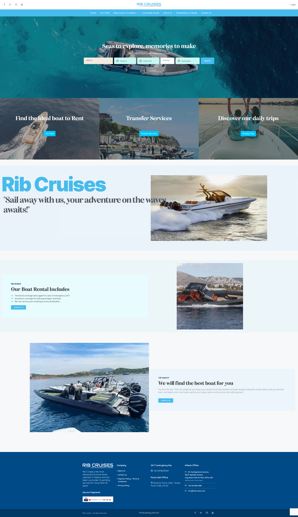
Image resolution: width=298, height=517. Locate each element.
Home (93, 13)
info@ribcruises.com (196, 491)
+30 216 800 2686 (195, 486)
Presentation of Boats (186, 13)
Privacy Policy (123, 485)
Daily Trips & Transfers (124, 13)
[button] (167, 61)
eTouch (155, 512)
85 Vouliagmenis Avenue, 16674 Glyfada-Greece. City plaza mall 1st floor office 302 (199, 475)
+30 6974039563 (161, 470)
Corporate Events (150, 13)
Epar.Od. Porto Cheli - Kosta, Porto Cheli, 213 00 (165, 484)
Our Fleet (104, 13)
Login (293, 4)
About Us (167, 13)
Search (207, 61)
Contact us (206, 13)
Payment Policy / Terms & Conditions (128, 480)
